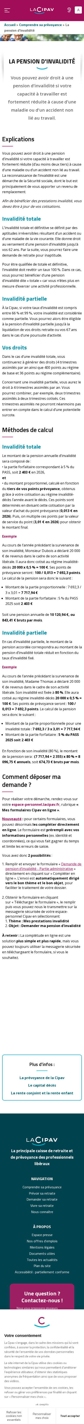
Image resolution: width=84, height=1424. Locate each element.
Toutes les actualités (42, 1259)
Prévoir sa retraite (42, 1193)
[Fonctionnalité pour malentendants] (69, 9)
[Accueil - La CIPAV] (42, 10)
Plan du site (42, 1265)
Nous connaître (42, 1211)
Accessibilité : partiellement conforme (42, 1272)
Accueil (10, 24)
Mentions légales (42, 1247)
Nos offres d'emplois (42, 1241)
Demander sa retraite (42, 1199)
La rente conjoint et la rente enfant (42, 1093)
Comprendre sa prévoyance (40, 24)
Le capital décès (42, 1085)
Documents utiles (42, 1253)
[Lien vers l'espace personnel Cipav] (78, 10)
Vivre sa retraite (42, 1205)
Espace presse (42, 1234)
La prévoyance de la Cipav (42, 1077)
